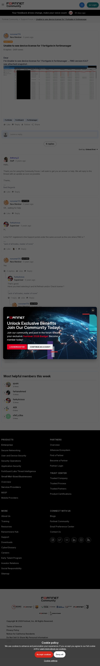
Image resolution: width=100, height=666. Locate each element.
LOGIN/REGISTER (17, 347)
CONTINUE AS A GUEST (40, 347)
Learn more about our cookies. (53, 649)
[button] (50, 661)
